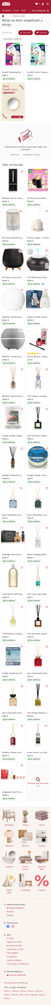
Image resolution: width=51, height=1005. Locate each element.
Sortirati (27, 33)
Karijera (10, 915)
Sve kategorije (39, 10)
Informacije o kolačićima (18, 964)
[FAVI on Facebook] (8, 926)
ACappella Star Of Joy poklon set (17, 792)
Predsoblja (25, 890)
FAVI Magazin (12, 953)
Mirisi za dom (19, 16)
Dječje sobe (9, 891)
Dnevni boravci (25, 868)
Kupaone (9, 867)
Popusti (41, 890)
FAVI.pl (23, 991)
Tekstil (23, 10)
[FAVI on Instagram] (12, 926)
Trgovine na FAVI (14, 942)
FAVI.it (7, 995)
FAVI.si (7, 998)
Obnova (25, 846)
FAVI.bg (33, 995)
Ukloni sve (15, 155)
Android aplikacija (18, 975)
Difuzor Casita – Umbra (38, 238)
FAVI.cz (7, 991)
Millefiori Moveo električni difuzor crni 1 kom (23, 198)
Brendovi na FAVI (14, 946)
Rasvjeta (9, 846)
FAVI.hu (39, 991)
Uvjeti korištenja (14, 960)
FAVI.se (15, 995)
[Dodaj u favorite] (22, 46)
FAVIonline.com (11, 983)
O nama (10, 938)
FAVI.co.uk (24, 995)
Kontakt (10, 912)
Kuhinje (41, 846)
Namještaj (6, 10)
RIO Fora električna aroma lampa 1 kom (20, 238)
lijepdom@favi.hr (16, 908)
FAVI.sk (15, 991)
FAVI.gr (41, 995)
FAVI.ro (31, 991)
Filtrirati (43, 33)
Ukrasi (16, 10)
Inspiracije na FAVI (15, 949)
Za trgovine (12, 956)
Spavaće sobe (42, 868)
